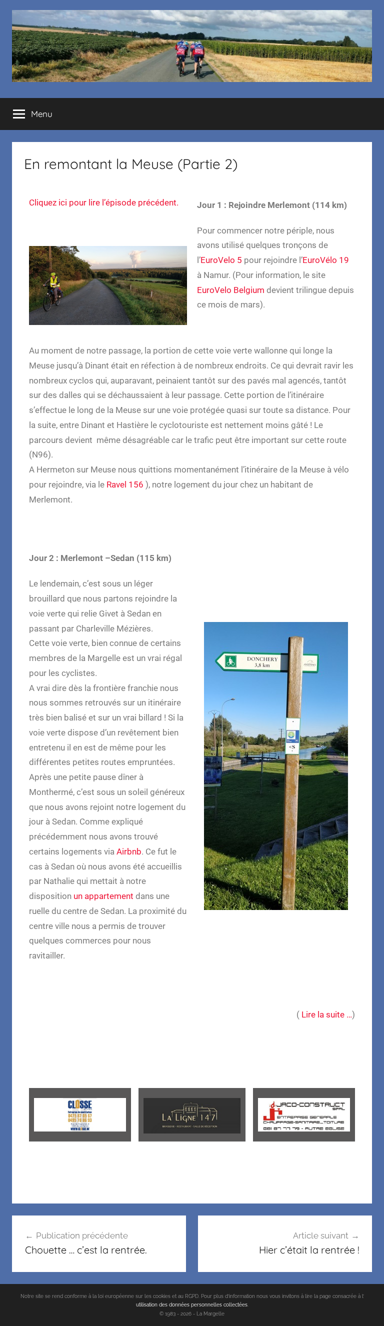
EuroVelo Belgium (230, 290)
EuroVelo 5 (221, 260)
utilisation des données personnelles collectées (192, 1305)
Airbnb (129, 851)
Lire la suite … (326, 1015)
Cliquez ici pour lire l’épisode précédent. (103, 203)
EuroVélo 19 (325, 260)
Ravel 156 (125, 485)
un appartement (104, 896)
